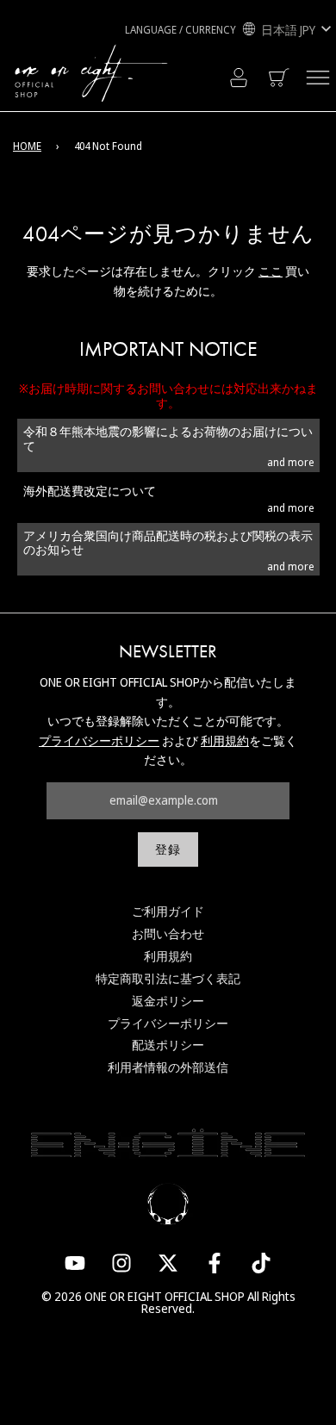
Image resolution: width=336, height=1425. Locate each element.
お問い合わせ (168, 933)
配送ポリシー (168, 1044)
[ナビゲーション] (317, 77)
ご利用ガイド (168, 911)
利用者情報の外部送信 (168, 1067)
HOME (27, 146)
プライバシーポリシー (99, 740)
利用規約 (225, 740)
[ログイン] (238, 77)
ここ (270, 271)
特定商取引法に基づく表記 (168, 978)
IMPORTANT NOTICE (168, 349)
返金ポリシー (168, 1001)
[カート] (280, 77)
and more (290, 463)
